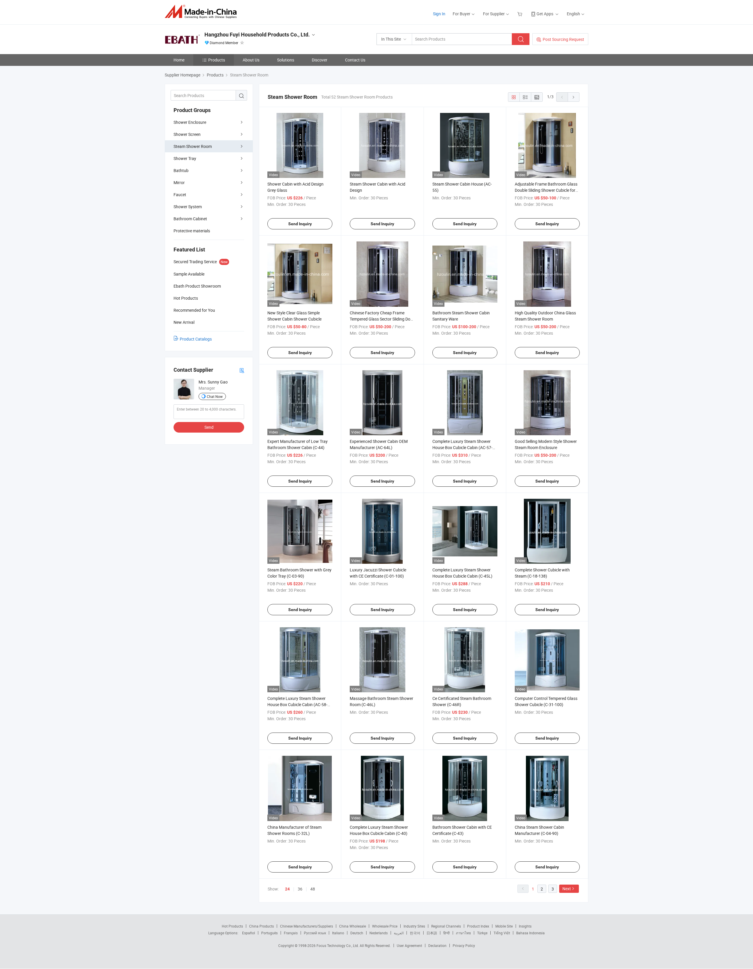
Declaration (437, 945)
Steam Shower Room (193, 146)
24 (287, 889)
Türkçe (482, 932)
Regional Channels (446, 926)
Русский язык (315, 932)
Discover (319, 60)
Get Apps (545, 13)
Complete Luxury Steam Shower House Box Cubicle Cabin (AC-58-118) (297, 704)
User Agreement (409, 945)
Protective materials (192, 231)
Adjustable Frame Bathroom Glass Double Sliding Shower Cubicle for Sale (546, 190)
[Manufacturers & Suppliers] (202, 12)
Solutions (285, 60)
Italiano (338, 932)
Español (248, 932)
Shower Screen (187, 134)
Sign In (439, 13)
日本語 (432, 932)
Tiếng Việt (502, 932)
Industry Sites (414, 926)
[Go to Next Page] (573, 97)
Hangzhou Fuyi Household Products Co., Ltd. (257, 34)
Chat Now (215, 396)
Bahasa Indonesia (530, 932)
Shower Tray (185, 158)
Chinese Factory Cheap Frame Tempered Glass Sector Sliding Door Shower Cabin (382, 319)
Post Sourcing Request (563, 39)
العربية (399, 932)
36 (300, 889)
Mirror (179, 182)
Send (209, 427)
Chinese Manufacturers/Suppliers (306, 926)
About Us (251, 60)
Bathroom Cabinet (190, 218)
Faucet (180, 194)
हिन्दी (446, 932)
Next (566, 888)
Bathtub (181, 170)
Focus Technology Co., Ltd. (338, 945)
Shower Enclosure (190, 122)
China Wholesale (352, 926)
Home (179, 60)
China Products (261, 926)
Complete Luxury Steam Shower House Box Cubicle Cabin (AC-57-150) (462, 447)
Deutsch (356, 932)
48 (312, 889)
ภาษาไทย (463, 932)
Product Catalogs (196, 339)
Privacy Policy (464, 945)
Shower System (188, 206)
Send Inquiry (300, 223)
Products (216, 60)
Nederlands (378, 932)
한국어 (415, 932)
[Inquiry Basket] (520, 13)
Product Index (478, 926)
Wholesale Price (384, 926)
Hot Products (232, 926)
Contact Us (355, 60)
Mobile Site (504, 926)
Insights (525, 926)
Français (291, 932)
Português (269, 932)
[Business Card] (241, 370)
